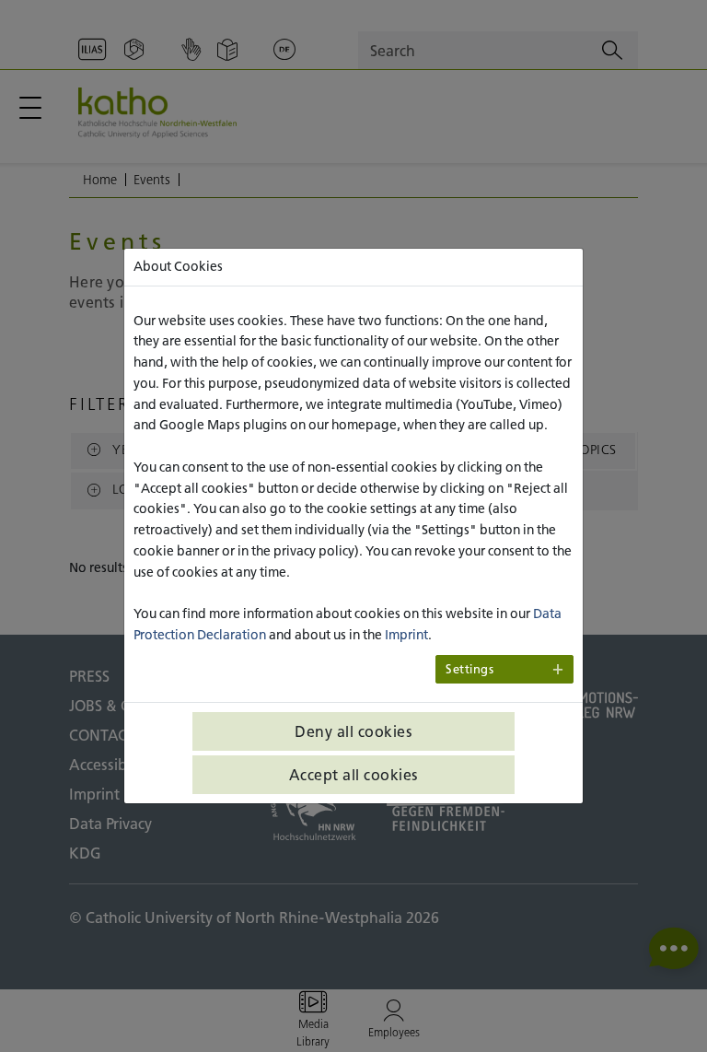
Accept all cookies (354, 775)
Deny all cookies (353, 731)
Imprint (406, 634)
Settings (469, 669)
